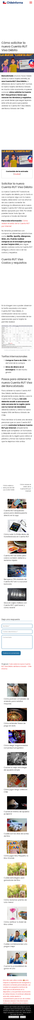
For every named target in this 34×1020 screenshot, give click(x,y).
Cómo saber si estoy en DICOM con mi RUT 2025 (8, 487)
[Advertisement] (17, 23)
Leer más (23, 1017)
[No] (32, 1012)
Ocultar (17, 174)
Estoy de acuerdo (13, 1017)
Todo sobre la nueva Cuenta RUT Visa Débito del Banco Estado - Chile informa (16, 666)
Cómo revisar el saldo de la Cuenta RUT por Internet (16, 223)
